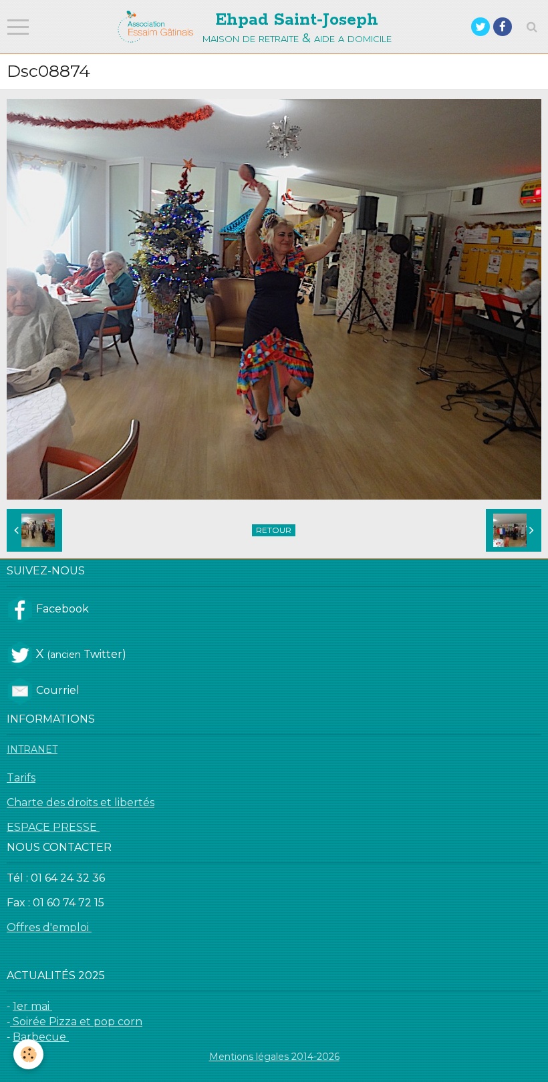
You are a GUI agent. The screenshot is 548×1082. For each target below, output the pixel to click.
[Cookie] (28, 1054)
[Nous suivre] (20, 608)
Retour (273, 530)
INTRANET (32, 749)
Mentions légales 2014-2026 (274, 1057)
